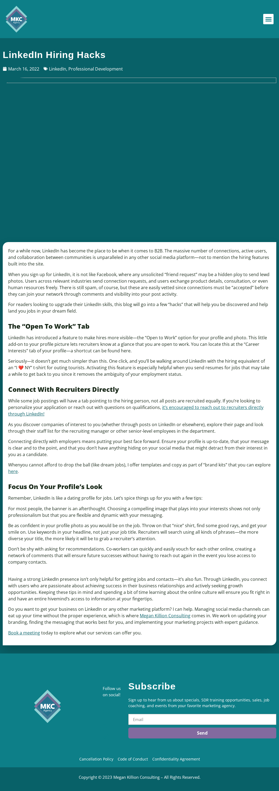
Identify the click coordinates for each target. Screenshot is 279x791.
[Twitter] (104, 729)
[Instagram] (104, 737)
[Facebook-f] (104, 720)
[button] (268, 19)
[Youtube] (104, 746)
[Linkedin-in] (104, 711)
